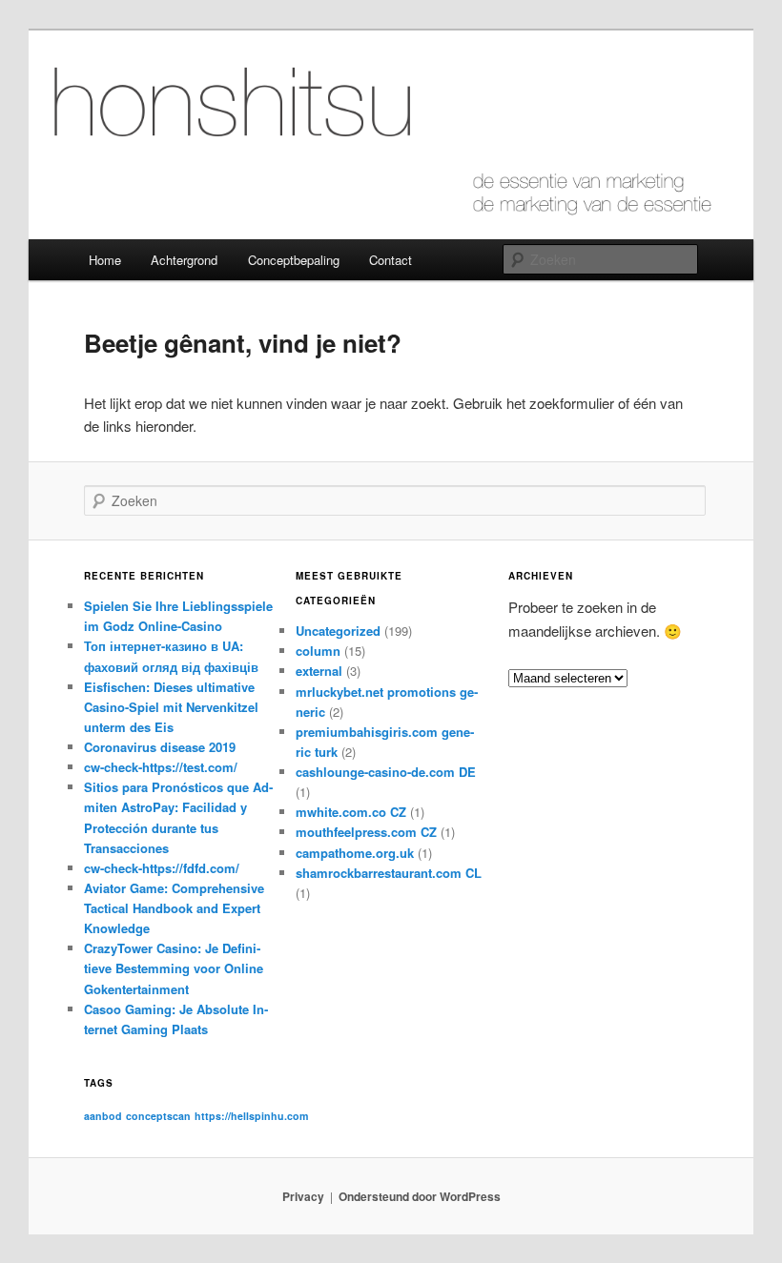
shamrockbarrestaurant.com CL (389, 873)
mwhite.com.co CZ (351, 812)
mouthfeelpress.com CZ (366, 832)
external (319, 671)
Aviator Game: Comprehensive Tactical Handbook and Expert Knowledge (174, 908)
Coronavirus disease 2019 (160, 747)
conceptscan (158, 1116)
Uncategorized (338, 630)
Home (105, 260)
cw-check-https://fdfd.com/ (161, 868)
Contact (390, 260)
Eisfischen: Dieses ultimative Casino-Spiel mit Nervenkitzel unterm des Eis (171, 707)
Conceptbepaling (294, 260)
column (318, 651)
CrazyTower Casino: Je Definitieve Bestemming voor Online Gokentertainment (173, 968)
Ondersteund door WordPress (420, 1196)
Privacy (303, 1196)
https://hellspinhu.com (251, 1116)
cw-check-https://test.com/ (160, 767)
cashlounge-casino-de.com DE (386, 772)
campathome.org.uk (355, 853)
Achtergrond (184, 260)
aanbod (103, 1116)
